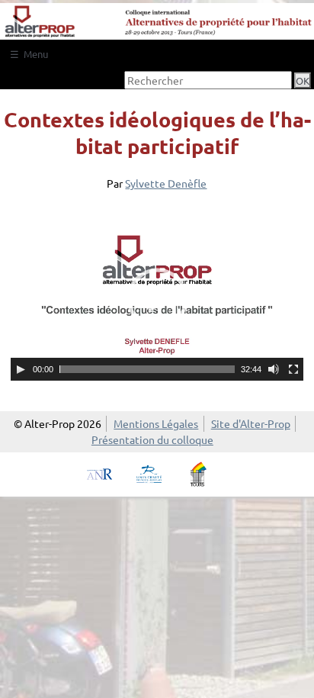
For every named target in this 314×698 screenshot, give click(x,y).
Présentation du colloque (152, 439)
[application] (157, 298)
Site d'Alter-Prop (250, 423)
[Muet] (274, 369)
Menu (36, 53)
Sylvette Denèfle (166, 183)
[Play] (20, 369)
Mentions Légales (156, 423)
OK (302, 80)
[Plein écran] (293, 369)
